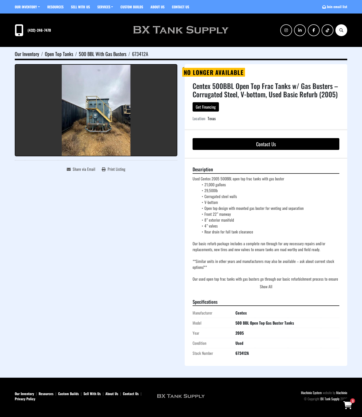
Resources (55, 6)
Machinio (341, 392)
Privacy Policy (25, 398)
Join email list (337, 6)
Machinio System (311, 392)
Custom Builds (131, 6)
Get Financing (206, 107)
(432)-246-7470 (39, 30)
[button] (27, 6)
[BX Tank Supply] (181, 395)
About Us (157, 6)
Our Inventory (26, 6)
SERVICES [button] (103, 6)
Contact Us (180, 6)
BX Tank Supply (329, 398)
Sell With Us (80, 6)
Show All (266, 286)
